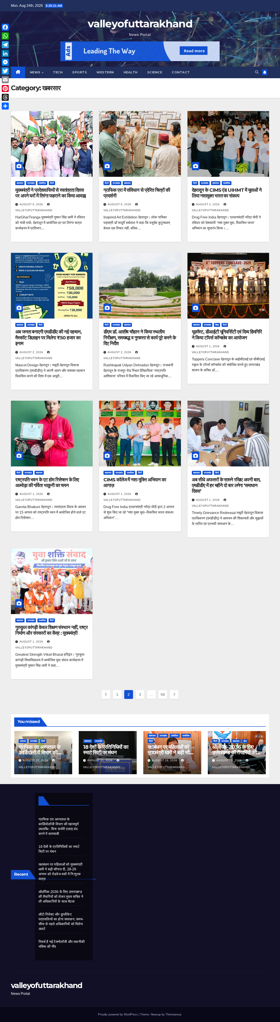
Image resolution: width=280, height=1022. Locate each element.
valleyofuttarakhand (140, 23)
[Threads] (5, 97)
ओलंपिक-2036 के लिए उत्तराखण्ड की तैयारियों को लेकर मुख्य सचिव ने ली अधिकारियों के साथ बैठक (60, 896)
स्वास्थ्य (23, 741)
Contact (181, 72)
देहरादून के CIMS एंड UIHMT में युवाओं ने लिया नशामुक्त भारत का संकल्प (227, 193)
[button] (257, 72)
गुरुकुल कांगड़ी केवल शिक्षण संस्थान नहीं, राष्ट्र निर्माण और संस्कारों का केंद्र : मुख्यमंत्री (51, 630)
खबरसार (20, 183)
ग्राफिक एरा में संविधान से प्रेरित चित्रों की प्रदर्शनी (136, 193)
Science (154, 72)
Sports (79, 72)
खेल (245, 741)
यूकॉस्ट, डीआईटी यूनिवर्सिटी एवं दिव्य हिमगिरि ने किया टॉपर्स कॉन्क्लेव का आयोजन (227, 334)
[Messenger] (5, 62)
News (36, 72)
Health (131, 72)
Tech (58, 72)
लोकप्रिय (42, 183)
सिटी (52, 183)
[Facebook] (5, 27)
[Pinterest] (5, 88)
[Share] (5, 106)
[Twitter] (5, 71)
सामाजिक (226, 183)
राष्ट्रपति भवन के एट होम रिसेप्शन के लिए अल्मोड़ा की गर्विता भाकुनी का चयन (47, 482)
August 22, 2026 (36, 760)
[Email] (5, 79)
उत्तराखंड (31, 183)
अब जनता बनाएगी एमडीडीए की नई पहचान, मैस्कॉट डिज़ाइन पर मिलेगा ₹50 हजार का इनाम (48, 337)
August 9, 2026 (31, 204)
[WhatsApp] (5, 36)
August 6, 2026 (120, 204)
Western (105, 72)
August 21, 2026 (100, 760)
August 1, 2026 (208, 346)
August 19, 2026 (165, 760)
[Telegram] (5, 44)
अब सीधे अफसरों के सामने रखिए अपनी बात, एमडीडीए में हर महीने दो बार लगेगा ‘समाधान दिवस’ (226, 485)
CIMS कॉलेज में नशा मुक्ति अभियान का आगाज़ (134, 482)
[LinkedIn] (5, 53)
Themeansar (173, 1014)
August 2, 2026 (208, 204)
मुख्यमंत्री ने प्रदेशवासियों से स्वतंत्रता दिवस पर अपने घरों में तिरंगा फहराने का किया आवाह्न (50, 193)
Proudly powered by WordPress (118, 1014)
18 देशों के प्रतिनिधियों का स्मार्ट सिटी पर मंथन (105, 750)
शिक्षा (217, 325)
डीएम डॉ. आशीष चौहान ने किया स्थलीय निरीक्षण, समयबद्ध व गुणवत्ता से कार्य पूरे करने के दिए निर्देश (139, 337)
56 (163, 694)
